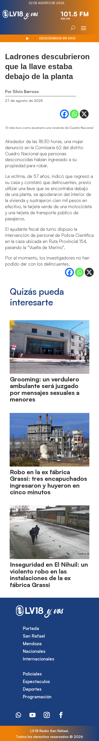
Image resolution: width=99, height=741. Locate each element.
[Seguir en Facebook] (61, 715)
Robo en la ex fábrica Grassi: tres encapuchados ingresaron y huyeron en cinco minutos (48, 482)
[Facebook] (64, 114)
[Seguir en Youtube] (32, 715)
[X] (84, 114)
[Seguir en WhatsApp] (18, 715)
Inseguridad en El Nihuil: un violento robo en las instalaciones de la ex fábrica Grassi (49, 574)
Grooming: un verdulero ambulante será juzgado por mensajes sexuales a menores (44, 389)
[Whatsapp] (74, 114)
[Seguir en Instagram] (47, 715)
